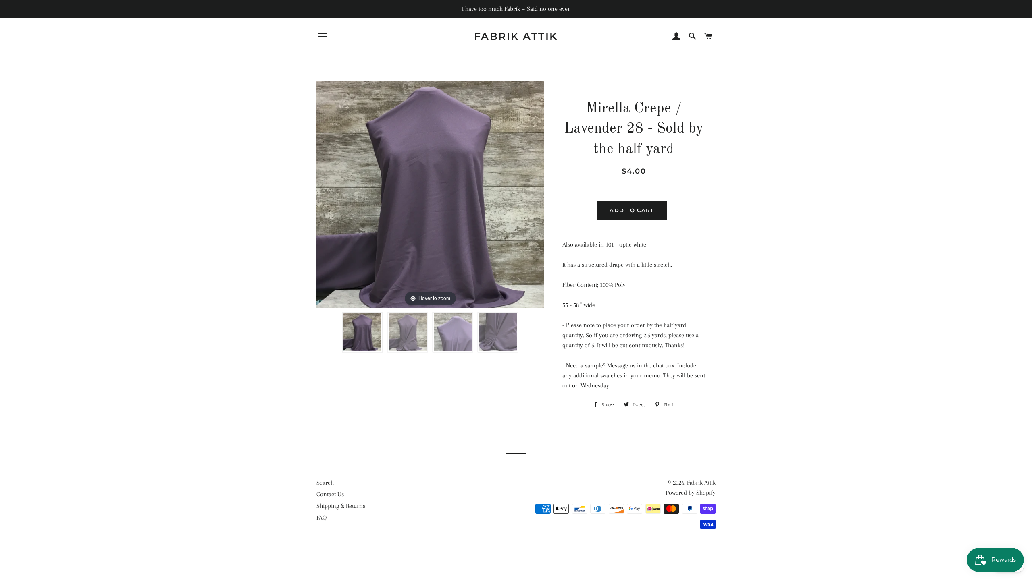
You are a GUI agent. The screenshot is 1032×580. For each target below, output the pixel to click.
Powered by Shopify (691, 492)
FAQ (321, 517)
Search (325, 482)
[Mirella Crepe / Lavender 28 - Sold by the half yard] (362, 332)
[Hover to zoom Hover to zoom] (430, 193)
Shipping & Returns (340, 506)
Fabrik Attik (516, 36)
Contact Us (330, 494)
